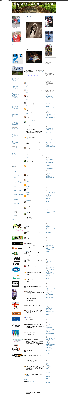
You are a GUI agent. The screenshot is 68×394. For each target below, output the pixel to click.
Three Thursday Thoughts (49, 301)
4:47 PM (27, 351)
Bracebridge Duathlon (15, 86)
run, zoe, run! (48, 275)
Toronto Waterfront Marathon (16, 78)
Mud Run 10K (14, 136)
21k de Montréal (14, 118)
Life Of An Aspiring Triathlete (50, 369)
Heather (27, 206)
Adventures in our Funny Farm (50, 216)
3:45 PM (27, 261)
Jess (26, 81)
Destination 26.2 (48, 284)
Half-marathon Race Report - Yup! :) (50, 236)
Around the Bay (14, 121)
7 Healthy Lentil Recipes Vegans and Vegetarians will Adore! (50, 139)
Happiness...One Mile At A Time (50, 269)
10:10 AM (28, 133)
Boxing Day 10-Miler (15, 147)
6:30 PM (27, 301)
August (15, 206)
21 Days (47, 244)
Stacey (27, 290)
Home (34, 379)
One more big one (16, 199)
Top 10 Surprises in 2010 (49, 366)
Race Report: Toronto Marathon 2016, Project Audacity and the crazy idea (50, 173)
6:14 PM (27, 294)
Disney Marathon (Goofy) (15, 123)
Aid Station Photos (16, 185)
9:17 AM (27, 86)
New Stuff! (15, 183)
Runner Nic (47, 373)
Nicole (27, 236)
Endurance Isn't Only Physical (50, 383)
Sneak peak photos (16, 173)
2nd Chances (48, 372)
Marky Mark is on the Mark (50, 162)
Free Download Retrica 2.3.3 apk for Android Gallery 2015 (50, 226)
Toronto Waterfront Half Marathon (16, 160)
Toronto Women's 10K (15, 108)
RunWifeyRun (48, 353)
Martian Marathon (14, 96)
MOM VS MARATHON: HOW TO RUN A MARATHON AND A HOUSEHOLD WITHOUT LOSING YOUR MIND (50, 334)
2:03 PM (27, 239)
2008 (14, 216)
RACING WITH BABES (49, 257)
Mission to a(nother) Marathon (34, 4)
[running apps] (14, 44)
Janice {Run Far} (28, 242)
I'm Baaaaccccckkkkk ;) (49, 348)
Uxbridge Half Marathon (15, 94)
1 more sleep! (15, 178)
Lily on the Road (48, 323)
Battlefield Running (48, 100)
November (15, 170)
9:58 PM (27, 320)
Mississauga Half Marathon (15, 140)
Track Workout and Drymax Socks (18, 194)
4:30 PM (27, 275)
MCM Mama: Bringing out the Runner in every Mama (50, 96)
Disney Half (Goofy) (15, 124)
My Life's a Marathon (49, 158)
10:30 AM (28, 150)
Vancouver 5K (47, 163)
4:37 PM (27, 287)
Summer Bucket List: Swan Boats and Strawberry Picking (50, 146)
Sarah (27, 173)
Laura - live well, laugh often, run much (50, 281)
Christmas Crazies (48, 342)
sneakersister (48, 241)
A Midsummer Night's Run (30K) (16, 85)
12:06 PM (27, 198)
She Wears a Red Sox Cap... (50, 145)
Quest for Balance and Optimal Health (50, 330)
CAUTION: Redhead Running (50, 266)
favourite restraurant (37, 43)
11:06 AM (28, 171)
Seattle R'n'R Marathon (15, 114)
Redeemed (15, 177)
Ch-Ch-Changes (48, 125)
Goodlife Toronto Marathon (16, 105)
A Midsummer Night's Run (15, 109)
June (14, 208)
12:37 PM (27, 204)
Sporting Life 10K (14, 93)
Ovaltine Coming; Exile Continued (50, 186)
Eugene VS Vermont (48, 196)
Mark (27, 226)
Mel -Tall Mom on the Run (29, 120)
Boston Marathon (48, 199)
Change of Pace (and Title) (49, 239)
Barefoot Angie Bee (48, 207)
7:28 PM (27, 306)
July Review (47, 312)
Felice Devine (28, 115)
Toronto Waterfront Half (15, 106)
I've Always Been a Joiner (49, 168)
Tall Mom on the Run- (49, 375)
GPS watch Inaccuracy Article (49, 339)
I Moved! (47, 336)
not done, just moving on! (49, 309)
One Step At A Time (49, 180)
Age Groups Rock (48, 195)
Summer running (48, 166)
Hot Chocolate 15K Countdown (50, 261)
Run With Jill (48, 198)
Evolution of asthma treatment (49, 345)
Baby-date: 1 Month (48, 285)
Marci (27, 304)
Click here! (25, 72)
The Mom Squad (48, 331)
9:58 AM (27, 113)
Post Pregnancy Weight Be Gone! (50, 341)
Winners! (15, 186)
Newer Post (25, 379)
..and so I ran (48, 361)
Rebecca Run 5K (14, 87)
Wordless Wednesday (48, 318)
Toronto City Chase (14, 90)
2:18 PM (27, 346)
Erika (27, 271)
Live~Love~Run (48, 232)
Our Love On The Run (49, 291)
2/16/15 (47, 219)
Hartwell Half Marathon (15, 142)
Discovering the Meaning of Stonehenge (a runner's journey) (50, 304)
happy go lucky (48, 379)
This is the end (47, 264)
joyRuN (27, 285)
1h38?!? (47, 351)
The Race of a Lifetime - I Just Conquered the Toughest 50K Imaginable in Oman (49, 129)
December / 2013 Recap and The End (50, 267)
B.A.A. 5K (13, 143)
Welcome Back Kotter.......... (49, 249)
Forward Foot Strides (49, 188)
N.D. (26, 146)
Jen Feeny (27, 107)
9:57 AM (27, 105)
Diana (27, 264)
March (15, 212)
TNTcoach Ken (28, 159)
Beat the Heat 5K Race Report (49, 245)
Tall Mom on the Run (49, 121)
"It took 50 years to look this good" (50, 222)
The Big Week (16, 204)
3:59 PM (27, 268)
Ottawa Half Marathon (15, 138)
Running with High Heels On (50, 224)
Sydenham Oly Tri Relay (15, 88)
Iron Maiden (47, 359)
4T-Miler (13, 104)
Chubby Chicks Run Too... (49, 238)
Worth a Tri (47, 368)
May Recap (47, 282)
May (14, 210)
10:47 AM (28, 162)
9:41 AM (27, 92)
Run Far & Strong (48, 320)
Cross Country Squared (49, 294)
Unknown (27, 183)
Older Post (43, 379)
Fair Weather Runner (49, 308)
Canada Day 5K (14, 89)
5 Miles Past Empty (48, 132)
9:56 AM (27, 99)
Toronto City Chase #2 (15, 110)
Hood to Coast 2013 (48, 276)
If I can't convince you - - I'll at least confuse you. (50, 212)
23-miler (15, 198)
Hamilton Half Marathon (15, 148)
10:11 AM (28, 138)
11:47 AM (28, 186)
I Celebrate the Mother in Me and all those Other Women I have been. (50, 209)
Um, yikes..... (47, 321)
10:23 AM (28, 144)
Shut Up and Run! (48, 127)
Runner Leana (48, 326)
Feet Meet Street (48, 185)
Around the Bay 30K (15, 97)
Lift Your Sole (41, 71)
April (14, 211)
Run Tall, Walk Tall (49, 152)
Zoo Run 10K (14, 80)
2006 (14, 219)
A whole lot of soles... (49, 171)
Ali (26, 259)
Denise (27, 188)
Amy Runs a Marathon (49, 278)
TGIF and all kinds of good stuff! (18, 200)
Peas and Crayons (48, 138)
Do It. (47, 356)
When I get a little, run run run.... (50, 219)
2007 (14, 218)
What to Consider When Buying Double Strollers (50, 255)
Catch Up (47, 279)
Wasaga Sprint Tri (14, 82)
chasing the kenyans (49, 135)
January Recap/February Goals (49, 183)
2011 (14, 165)
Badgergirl (27, 212)
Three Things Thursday (17, 189)
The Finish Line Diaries (49, 381)
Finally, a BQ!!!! (48, 292)
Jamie (27, 354)
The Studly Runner (48, 376)
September (15, 172)
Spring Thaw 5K (14, 95)
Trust (46, 205)
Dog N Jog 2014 (48, 252)
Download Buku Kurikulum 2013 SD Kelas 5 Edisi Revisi (50, 233)
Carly (27, 194)
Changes (47, 242)
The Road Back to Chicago (50, 311)
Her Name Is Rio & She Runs (50, 254)
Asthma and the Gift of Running (50, 344)
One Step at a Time (48, 347)
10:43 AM (28, 157)
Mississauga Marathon (15, 116)
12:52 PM (27, 224)
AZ (26, 231)
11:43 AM (28, 176)
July (14, 207)
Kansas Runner (48, 251)
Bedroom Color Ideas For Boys (50, 273)
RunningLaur (28, 178)
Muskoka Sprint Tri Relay (15, 112)
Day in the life (47, 122)
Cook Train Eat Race (49, 382)
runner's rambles (48, 113)
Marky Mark (28, 349)
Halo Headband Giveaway (17, 190)
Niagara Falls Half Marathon (16, 128)
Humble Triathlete (48, 365)
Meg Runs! (47, 314)
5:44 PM (27, 362)
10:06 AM (28, 118)
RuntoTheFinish (48, 201)
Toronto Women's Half (15, 137)
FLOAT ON (47, 124)
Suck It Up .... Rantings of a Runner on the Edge (49, 176)
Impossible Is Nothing (49, 260)
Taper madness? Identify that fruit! (18, 181)
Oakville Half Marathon (15, 79)
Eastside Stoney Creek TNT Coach (50, 248)
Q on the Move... (48, 371)
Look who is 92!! (48, 324)
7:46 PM (27, 313)
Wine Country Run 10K (15, 135)
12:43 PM (27, 210)
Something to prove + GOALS (18, 182)
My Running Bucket (49, 272)
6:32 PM (27, 375)
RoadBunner (48, 149)
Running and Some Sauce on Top (50, 338)
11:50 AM (28, 192)
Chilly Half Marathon (15, 98)
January (15, 215)
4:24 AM (27, 328)
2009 (14, 167)
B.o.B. (27, 88)
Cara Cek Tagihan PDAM (49, 189)
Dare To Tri (47, 301)
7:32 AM (27, 335)
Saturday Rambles (16, 187)
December (15, 168)
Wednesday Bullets (16, 203)
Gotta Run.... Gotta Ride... (49, 205)
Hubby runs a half (16, 196)
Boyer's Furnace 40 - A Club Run (50, 230)
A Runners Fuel (48, 165)
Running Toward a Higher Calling (49, 298)
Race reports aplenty (48, 295)
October (15, 171)
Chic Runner (28, 251)
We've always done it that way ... (50, 258)
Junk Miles (47, 183)
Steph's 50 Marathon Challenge (50, 287)
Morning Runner (48, 263)
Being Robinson (28, 101)
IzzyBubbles (28, 200)
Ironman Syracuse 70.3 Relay (16, 81)
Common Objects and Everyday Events (50, 378)
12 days (15, 191)
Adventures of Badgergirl (49, 191)
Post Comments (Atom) (31, 381)
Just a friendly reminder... (49, 327)
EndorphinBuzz (48, 350)
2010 (14, 166)
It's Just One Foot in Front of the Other (50, 229)
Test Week (47, 270)
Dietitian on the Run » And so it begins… (50, 118)
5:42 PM (27, 356)
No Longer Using (28, 164)
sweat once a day (48, 141)
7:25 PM (27, 370)
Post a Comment (26, 377)
